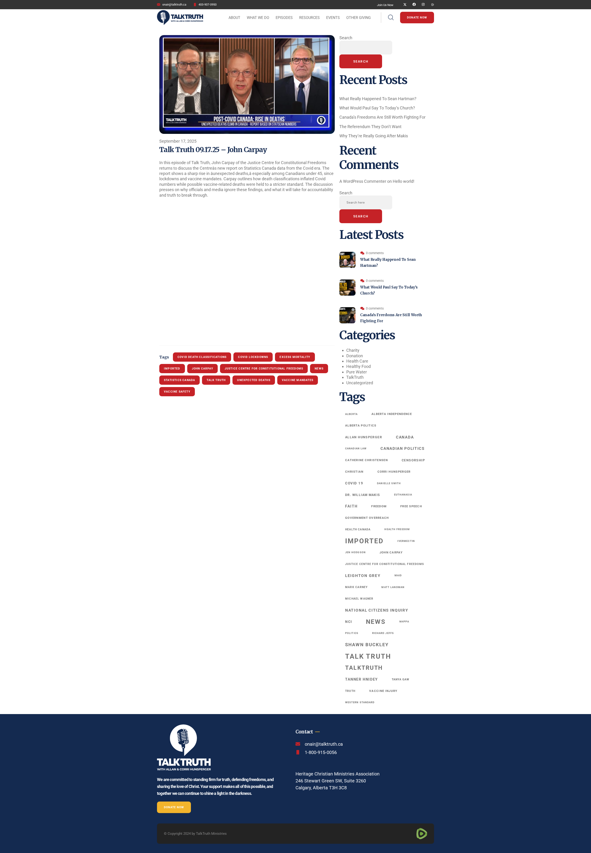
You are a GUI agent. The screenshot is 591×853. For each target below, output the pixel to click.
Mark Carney (356, 587)
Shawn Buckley (367, 644)
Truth (350, 691)
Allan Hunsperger (363, 437)
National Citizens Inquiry (376, 610)
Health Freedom (397, 529)
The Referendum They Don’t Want (370, 126)
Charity (352, 350)
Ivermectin (406, 541)
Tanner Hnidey (361, 679)
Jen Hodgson (355, 552)
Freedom (378, 506)
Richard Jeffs (383, 633)
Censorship (413, 460)
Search (345, 37)
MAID (398, 575)
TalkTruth (355, 377)
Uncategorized (359, 382)
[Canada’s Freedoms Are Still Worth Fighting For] (347, 315)
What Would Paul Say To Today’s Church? (377, 107)
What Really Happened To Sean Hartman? (377, 98)
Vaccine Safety (177, 391)
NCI (348, 622)
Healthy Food (358, 366)
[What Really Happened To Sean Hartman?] (347, 260)
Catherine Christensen (366, 460)
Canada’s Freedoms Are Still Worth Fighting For (382, 117)
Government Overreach (367, 518)
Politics (351, 633)
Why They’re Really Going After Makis (373, 135)
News (319, 368)
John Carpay (202, 368)
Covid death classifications (202, 357)
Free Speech (411, 506)
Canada (405, 437)
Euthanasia (403, 494)
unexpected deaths (253, 380)
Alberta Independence (391, 414)
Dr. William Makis (362, 495)
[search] (390, 18)
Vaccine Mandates (297, 380)
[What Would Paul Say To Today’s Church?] (347, 287)
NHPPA (404, 621)
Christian (354, 471)
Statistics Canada (179, 380)
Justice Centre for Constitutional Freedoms (264, 368)
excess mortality (295, 357)
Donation (354, 355)
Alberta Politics (360, 425)
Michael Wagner (359, 598)
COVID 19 (354, 483)
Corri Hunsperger (394, 471)
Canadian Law (356, 448)
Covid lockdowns (253, 357)
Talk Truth (216, 380)
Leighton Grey (363, 575)
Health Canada (358, 529)
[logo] (180, 17)
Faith (351, 506)
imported (172, 368)
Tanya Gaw (401, 679)
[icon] (405, 4)
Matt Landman (392, 587)
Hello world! (403, 181)
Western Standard (359, 702)
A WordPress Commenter (362, 181)
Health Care (357, 361)
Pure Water (356, 371)
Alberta (351, 414)
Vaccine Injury (383, 691)
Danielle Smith (389, 483)
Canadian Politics (402, 448)
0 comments (375, 253)
